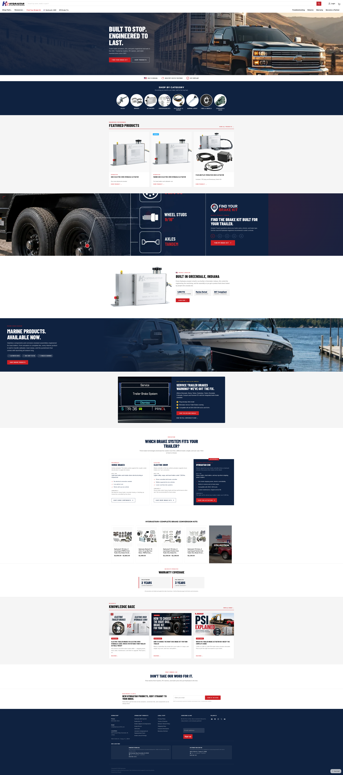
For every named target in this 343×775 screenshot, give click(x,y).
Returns (310, 10)
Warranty (319, 10)
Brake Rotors (138, 726)
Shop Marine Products (17, 362)
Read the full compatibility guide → (187, 418)
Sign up (188, 736)
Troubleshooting (298, 10)
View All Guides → (228, 607)
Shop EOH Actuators (205, 500)
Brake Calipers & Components (143, 723)
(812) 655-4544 (133, 756)
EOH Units (137, 728)
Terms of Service (162, 721)
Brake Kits (137, 721)
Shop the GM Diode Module (187, 413)
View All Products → (226, 126)
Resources (19, 10)
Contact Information (163, 728)
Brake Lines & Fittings (141, 735)
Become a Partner (332, 10)
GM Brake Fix (64, 10)
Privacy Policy (161, 719)
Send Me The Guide (212, 697)
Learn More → (182, 300)
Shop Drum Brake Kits (164, 500)
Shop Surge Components (122, 500)
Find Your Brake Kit (34, 10)
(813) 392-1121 (193, 755)
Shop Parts (6, 10)
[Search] (318, 4)
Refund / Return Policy (164, 723)
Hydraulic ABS (50, 10)
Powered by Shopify (116, 772)
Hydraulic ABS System (141, 719)
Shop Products (141, 60)
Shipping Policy (162, 726)
